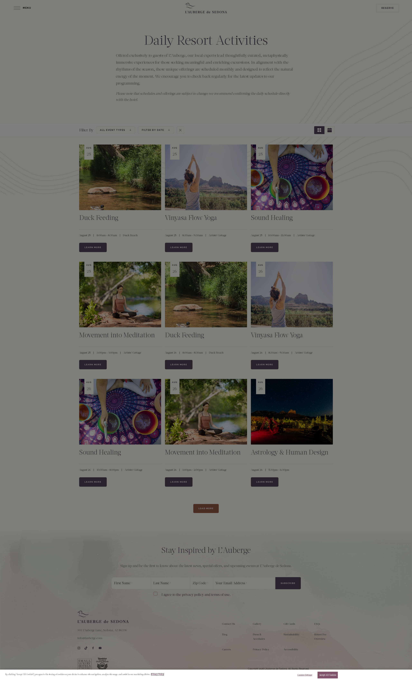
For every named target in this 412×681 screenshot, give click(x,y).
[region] (206, 675)
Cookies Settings (304, 675)
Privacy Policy (157, 674)
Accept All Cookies (327, 675)
